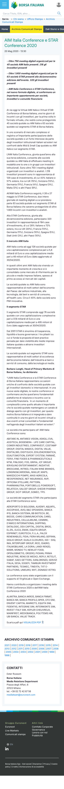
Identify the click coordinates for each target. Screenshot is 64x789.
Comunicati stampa (15, 734)
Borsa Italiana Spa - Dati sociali (18, 764)
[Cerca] (59, 13)
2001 (37, 652)
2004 (16, 652)
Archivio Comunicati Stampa (27, 29)
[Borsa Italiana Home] (27, 4)
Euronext (10, 726)
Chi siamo (18, 19)
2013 (6, 648)
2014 (55, 645)
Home (5, 29)
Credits (15, 767)
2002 (30, 652)
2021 (6, 645)
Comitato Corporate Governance (42, 728)
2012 (13, 648)
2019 (21, 645)
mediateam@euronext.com (21, 694)
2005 (8, 652)
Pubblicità (37, 735)
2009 (34, 648)
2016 (41, 645)
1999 (51, 652)
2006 (55, 648)
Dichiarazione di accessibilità (31, 767)
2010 (27, 648)
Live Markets (12, 730)
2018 (27, 645)
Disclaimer (37, 764)
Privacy (46, 764)
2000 (44, 652)
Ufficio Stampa (35, 19)
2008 (41, 648)
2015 (48, 645)
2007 (48, 648)
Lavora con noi (39, 732)
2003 (23, 652)
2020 (14, 645)
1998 (6, 655)
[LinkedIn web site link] (6, 749)
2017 (34, 645)
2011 (20, 648)
